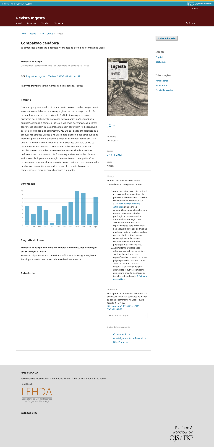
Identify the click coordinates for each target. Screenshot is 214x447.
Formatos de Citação (118, 315)
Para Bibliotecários (164, 90)
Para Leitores (162, 80)
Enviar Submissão (166, 38)
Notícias (45, 23)
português (161, 61)
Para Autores (162, 85)
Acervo (33, 33)
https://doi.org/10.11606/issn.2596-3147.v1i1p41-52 (53, 76)
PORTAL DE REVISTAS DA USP (17, 4)
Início (23, 33)
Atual (19, 23)
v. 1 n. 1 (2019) (46, 33)
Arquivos (31, 23)
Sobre (57, 23)
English (159, 57)
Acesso (194, 8)
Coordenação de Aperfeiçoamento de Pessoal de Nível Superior (129, 338)
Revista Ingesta (30, 17)
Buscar (192, 23)
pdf (113, 125)
